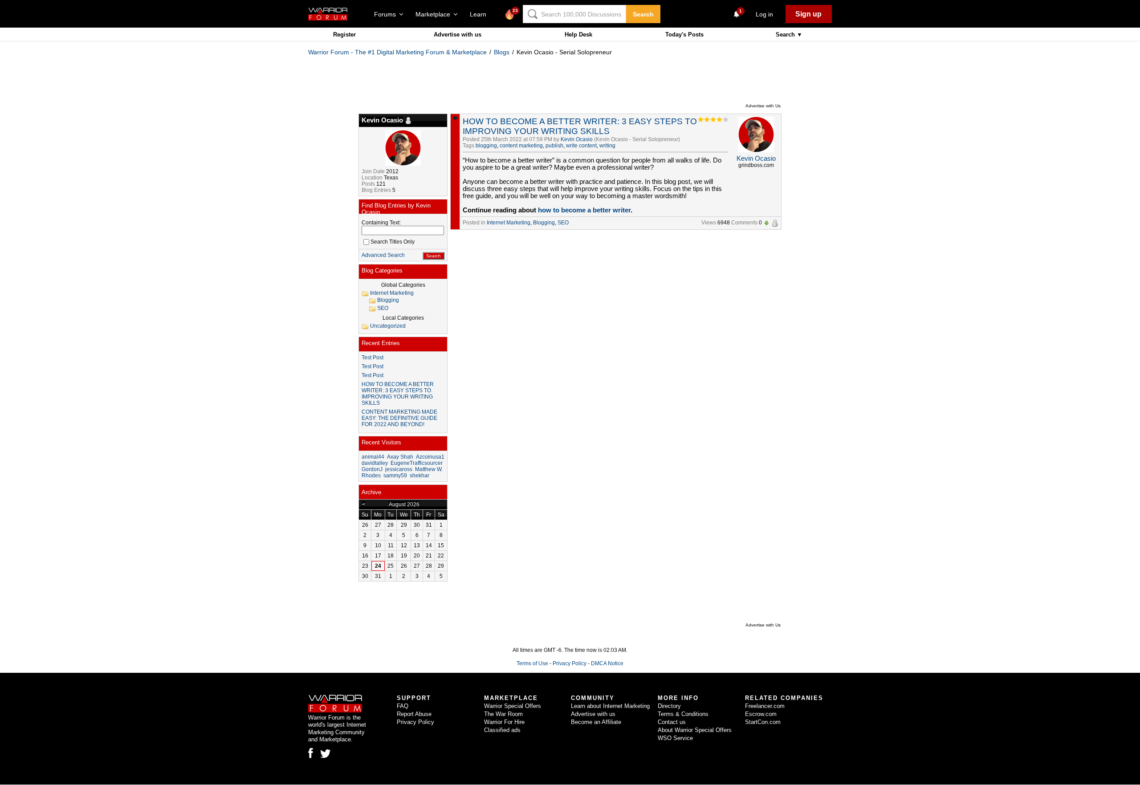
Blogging (544, 223)
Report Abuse (414, 714)
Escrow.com (761, 714)
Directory (669, 706)
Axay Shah (400, 457)
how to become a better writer (584, 210)
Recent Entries (381, 343)
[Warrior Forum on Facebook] (310, 753)
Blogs (501, 52)
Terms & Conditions (683, 714)
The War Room (503, 714)
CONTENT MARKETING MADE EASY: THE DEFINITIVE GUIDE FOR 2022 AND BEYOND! (399, 418)
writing (607, 145)
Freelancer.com (765, 706)
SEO (563, 223)
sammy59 (395, 475)
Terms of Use (532, 663)
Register (344, 34)
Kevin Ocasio (577, 139)
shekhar (419, 475)
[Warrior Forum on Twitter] (325, 753)
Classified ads (502, 730)
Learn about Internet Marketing (610, 706)
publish (554, 145)
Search (643, 14)
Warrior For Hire (504, 722)
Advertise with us (457, 34)
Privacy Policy (569, 663)
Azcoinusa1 (430, 457)
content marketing (521, 145)
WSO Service (675, 738)
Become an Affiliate (596, 722)
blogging (486, 145)
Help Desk (578, 34)
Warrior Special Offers (512, 706)
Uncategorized (388, 326)
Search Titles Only (392, 242)
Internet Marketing (508, 223)
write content (581, 145)
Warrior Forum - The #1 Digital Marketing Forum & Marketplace (397, 52)
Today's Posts (684, 34)
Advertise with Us (763, 105)
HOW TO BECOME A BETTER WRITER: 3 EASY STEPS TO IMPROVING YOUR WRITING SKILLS (580, 126)
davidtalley (375, 463)
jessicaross (398, 469)
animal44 (373, 457)
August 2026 (404, 504)
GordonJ (372, 469)
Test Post (372, 357)
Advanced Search (383, 255)
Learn (481, 14)
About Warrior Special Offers (695, 730)
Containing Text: (381, 223)
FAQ (402, 706)
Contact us (672, 722)
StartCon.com (763, 722)
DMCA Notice (607, 663)
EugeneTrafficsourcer (417, 463)
